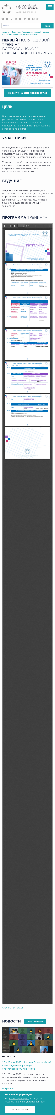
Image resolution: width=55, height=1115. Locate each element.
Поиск (47, 26)
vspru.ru (5, 32)
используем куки (19, 1099)
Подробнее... (8, 1089)
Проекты (15, 32)
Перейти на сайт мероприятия (27, 93)
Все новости (35, 1022)
